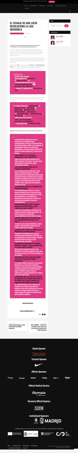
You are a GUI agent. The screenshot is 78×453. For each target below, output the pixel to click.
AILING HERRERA (59, 36)
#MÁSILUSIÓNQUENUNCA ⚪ (28, 311)
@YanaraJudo (31, 111)
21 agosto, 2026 (59, 37)
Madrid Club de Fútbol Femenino (17, 33)
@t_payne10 (19, 115)
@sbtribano (30, 107)
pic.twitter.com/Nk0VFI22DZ (24, 121)
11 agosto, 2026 (59, 42)
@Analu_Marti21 (22, 80)
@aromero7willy (29, 109)
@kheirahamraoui (36, 113)
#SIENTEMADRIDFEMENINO (23, 84)
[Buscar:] (60, 25)
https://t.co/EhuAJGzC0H (23, 119)
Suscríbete (52, 1)
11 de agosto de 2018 (34, 123)
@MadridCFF (31, 78)
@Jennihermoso (20, 111)
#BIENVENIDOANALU (27, 303)
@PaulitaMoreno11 (23, 113)
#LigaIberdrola (33, 106)
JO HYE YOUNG (59, 41)
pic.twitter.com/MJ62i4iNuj (24, 86)
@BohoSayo (19, 109)
